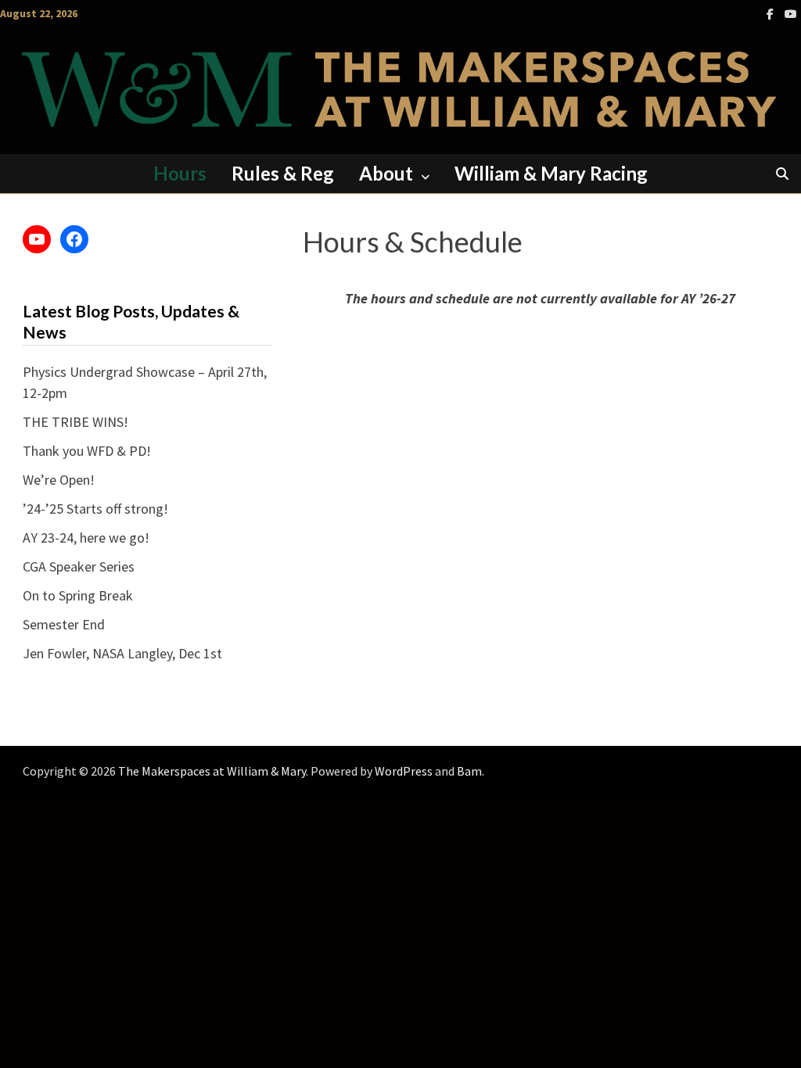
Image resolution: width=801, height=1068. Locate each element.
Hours (180, 173)
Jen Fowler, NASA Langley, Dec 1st (122, 653)
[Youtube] (791, 13)
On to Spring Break (78, 595)
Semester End (64, 624)
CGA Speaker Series (79, 566)
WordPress (404, 771)
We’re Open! (59, 480)
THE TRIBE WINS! (75, 422)
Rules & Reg (283, 173)
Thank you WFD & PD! (87, 451)
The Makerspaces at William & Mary (212, 771)
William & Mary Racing (551, 173)
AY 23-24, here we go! (86, 538)
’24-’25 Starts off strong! (95, 509)
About (386, 173)
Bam (469, 771)
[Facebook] (772, 13)
